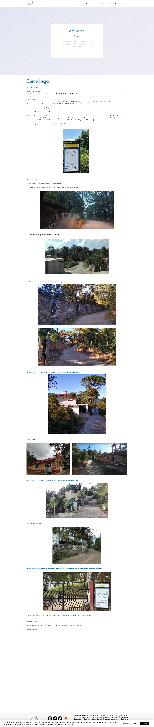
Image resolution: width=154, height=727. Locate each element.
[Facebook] (55, 718)
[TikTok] (60, 718)
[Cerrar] (151, 723)
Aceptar (144, 723)
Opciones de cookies (130, 723)
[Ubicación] (65, 718)
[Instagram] (50, 718)
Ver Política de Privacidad (65, 724)
